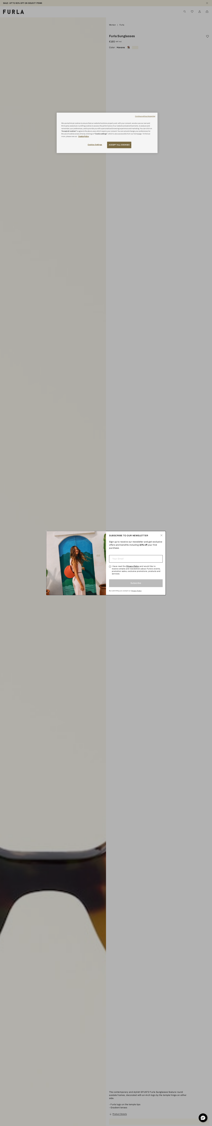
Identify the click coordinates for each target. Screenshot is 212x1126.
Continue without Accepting (145, 116)
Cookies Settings (95, 145)
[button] (203, 1117)
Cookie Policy (83, 136)
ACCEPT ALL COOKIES (119, 145)
